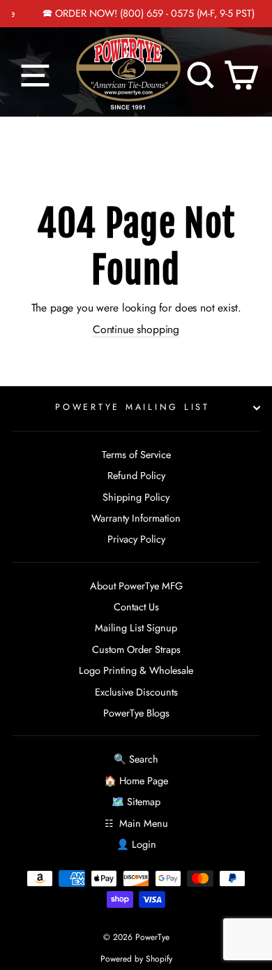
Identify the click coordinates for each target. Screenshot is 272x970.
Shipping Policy (136, 497)
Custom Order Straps (136, 649)
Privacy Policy (136, 539)
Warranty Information (136, 518)
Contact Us (136, 607)
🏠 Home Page (136, 781)
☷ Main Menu (136, 823)
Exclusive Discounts (136, 692)
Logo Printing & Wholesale (136, 670)
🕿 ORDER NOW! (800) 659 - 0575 (107, 13)
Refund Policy (136, 476)
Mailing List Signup (136, 628)
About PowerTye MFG (136, 586)
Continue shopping (136, 330)
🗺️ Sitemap (136, 802)
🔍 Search (136, 759)
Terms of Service (136, 455)
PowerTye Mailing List (132, 407)
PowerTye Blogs (136, 713)
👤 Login (136, 844)
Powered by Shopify (136, 959)
